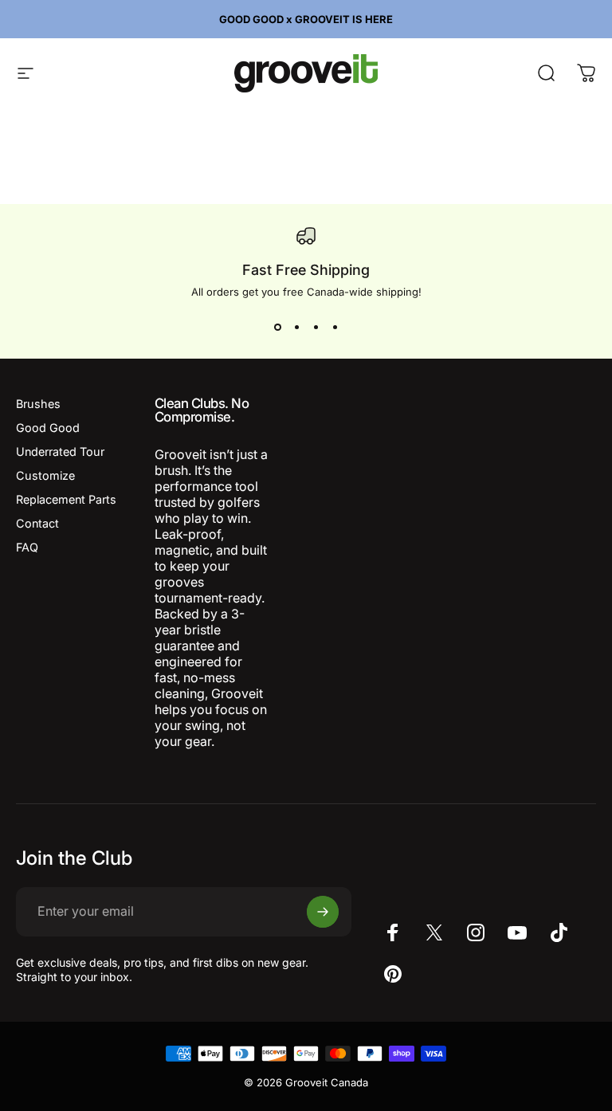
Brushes (38, 403)
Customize (45, 475)
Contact (37, 523)
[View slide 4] (334, 326)
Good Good (48, 427)
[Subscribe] (323, 912)
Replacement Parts (66, 499)
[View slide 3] (315, 326)
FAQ (27, 547)
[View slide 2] (296, 326)
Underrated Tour (60, 451)
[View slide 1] (277, 326)
